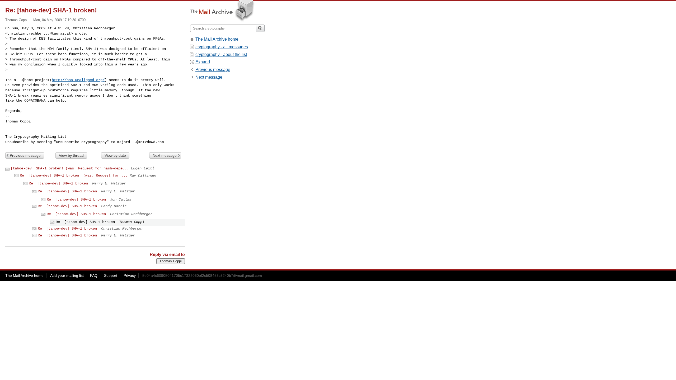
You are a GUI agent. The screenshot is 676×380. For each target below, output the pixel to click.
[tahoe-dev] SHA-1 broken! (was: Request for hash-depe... (70, 168)
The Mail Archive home (216, 39)
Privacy (130, 275)
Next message (165, 155)
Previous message (25, 155)
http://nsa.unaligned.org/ (78, 80)
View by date (115, 155)
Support (110, 275)
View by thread (71, 155)
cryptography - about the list (221, 54)
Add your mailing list (67, 275)
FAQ (93, 275)
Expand (202, 62)
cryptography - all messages (221, 47)
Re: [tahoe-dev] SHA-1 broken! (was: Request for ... (74, 175)
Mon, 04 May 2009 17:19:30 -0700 (59, 20)
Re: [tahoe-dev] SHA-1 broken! (59, 183)
